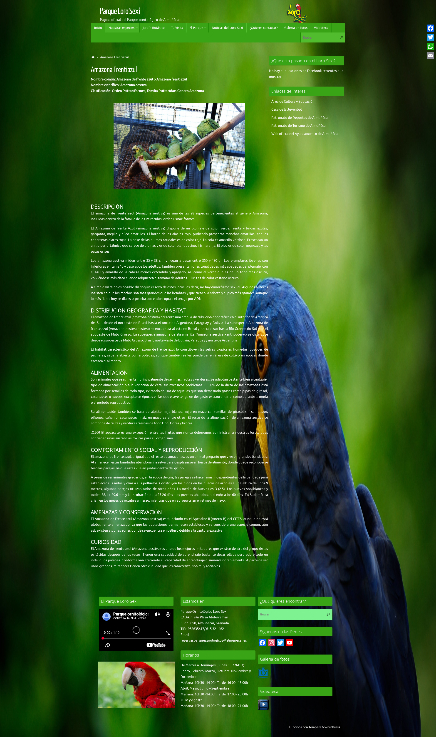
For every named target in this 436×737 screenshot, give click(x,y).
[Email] (430, 55)
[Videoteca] (263, 709)
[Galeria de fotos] (263, 677)
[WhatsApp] (430, 46)
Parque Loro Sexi (120, 11)
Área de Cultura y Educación (293, 102)
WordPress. (333, 727)
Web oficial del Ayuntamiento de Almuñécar (305, 134)
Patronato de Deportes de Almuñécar (300, 118)
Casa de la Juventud (286, 109)
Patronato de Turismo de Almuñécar (299, 126)
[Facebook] (430, 28)
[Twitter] (430, 37)
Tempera (315, 727)
